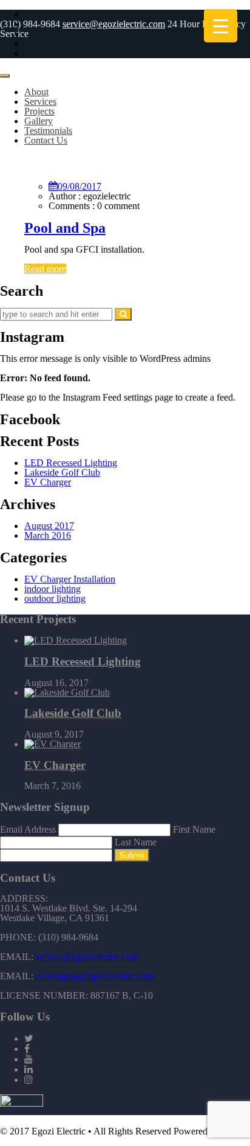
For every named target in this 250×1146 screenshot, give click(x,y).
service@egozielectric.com (113, 24)
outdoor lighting (55, 598)
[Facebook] (27, 1049)
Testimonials (48, 130)
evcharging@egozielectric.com (95, 976)
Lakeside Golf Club (62, 472)
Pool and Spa (65, 228)
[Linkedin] (28, 1069)
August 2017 (49, 526)
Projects (39, 111)
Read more (45, 269)
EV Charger (47, 482)
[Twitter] (28, 1038)
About (36, 92)
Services (40, 101)
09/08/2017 (79, 186)
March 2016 (47, 535)
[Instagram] (28, 1079)
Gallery (38, 121)
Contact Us (45, 140)
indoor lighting (52, 589)
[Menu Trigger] (220, 25)
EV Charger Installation (69, 579)
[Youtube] (28, 1059)
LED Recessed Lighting (70, 463)
